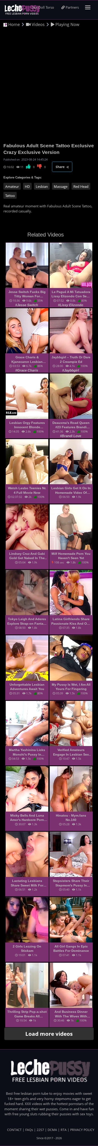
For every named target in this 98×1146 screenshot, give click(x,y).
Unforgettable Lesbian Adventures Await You (27, 687)
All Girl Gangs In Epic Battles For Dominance (71, 949)
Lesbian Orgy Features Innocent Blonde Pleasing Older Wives (27, 425)
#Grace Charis (26, 370)
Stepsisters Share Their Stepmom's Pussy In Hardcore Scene (71, 883)
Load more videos (49, 1033)
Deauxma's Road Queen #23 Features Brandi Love (71, 425)
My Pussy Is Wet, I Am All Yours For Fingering (71, 687)
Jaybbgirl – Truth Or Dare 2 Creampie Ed (71, 359)
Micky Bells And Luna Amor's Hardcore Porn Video (27, 818)
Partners (72, 7)
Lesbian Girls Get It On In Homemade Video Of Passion (71, 490)
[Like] (28, 167)
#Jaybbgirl (70, 370)
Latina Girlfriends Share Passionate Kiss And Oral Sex (71, 621)
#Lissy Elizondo (70, 305)
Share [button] (60, 167)
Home (13, 24)
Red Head (80, 186)
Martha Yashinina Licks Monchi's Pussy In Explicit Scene (27, 752)
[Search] (20, 7)
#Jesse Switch (26, 305)
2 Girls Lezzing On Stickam (27, 949)
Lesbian (42, 186)
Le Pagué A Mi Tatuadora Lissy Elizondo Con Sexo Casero (71, 294)
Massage (60, 186)
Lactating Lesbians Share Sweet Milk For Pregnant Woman (27, 883)
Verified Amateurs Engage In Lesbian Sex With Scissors (71, 752)
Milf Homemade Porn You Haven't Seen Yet (71, 556)
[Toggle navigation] (88, 7)
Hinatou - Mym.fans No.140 (71, 818)
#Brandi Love (70, 436)
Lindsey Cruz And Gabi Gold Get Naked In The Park (27, 556)
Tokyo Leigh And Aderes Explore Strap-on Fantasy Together (27, 621)
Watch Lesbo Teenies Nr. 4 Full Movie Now (27, 490)
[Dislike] (39, 167)
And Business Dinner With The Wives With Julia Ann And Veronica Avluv (71, 1014)
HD (27, 186)
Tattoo (10, 195)
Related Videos (45, 235)
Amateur (12, 186)
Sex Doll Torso (43, 7)
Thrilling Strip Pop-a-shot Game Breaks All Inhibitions (27, 1014)
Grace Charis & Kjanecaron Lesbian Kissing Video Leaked (27, 359)
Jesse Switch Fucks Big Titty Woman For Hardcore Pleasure (27, 294)
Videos (38, 24)
